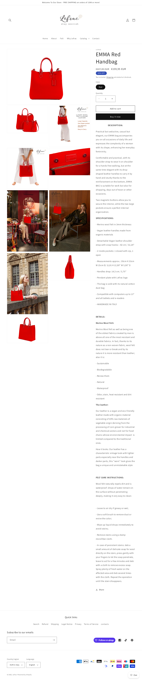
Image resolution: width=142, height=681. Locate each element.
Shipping (109, 77)
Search (36, 624)
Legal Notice (67, 624)
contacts (105, 624)
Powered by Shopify (24, 675)
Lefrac (15, 675)
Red (100, 87)
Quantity (99, 93)
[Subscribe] (54, 640)
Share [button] (101, 589)
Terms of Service (91, 624)
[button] (10, 20)
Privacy (78, 624)
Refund (45, 624)
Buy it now (115, 116)
